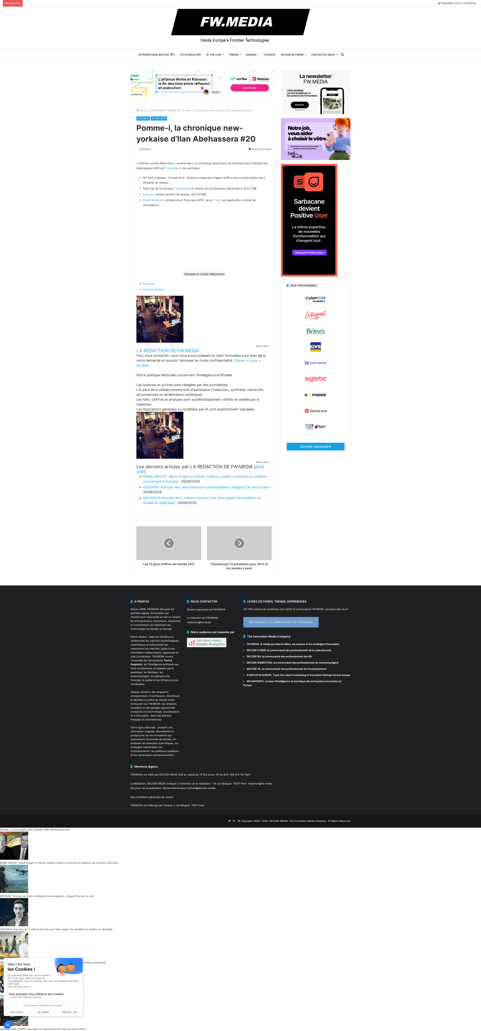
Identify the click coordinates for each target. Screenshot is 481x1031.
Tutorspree (182, 188)
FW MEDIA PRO (191, 54)
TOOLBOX (269, 54)
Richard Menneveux (174, 788)
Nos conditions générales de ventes (152, 797)
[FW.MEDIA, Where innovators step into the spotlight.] (240, 28)
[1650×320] (204, 83)
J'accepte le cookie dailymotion (204, 274)
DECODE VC (254, 668)
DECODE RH (254, 656)
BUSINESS (174, 110)
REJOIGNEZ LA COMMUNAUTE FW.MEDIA (281, 622)
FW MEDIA (253, 644)
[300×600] (309, 275)
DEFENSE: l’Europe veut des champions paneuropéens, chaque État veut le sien (206, 487)
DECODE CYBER (256, 650)
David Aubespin (153, 200)
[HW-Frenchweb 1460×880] (315, 159)
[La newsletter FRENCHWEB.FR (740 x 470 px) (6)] (315, 113)
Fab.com (148, 194)
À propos (149, 283)
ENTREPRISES (158, 110)
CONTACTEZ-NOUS (323, 54)
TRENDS (234, 54)
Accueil (143, 110)
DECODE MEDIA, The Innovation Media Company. (298, 820)
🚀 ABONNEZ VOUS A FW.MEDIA (457, 3)
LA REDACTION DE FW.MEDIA (167, 350)
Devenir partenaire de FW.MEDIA (206, 609)
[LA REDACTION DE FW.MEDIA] (159, 341)
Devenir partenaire (315, 446)
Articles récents (153, 289)
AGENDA (251, 54)
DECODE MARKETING (259, 662)
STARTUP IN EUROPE (259, 675)
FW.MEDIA (153, 609)
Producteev (172, 168)
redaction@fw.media (199, 622)
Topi (217, 200)
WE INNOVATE (255, 681)
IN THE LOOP (214, 54)
